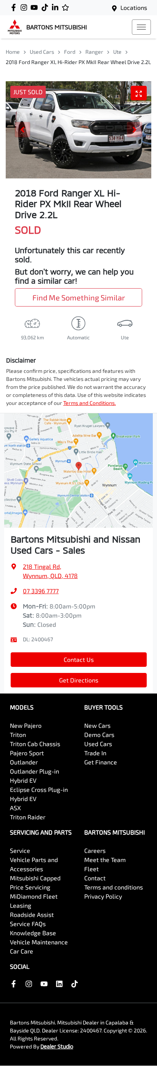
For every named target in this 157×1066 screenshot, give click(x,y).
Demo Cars (99, 734)
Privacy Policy (103, 896)
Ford (69, 51)
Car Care (21, 951)
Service (20, 850)
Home (13, 51)
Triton (18, 734)
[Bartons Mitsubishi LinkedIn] (56, 7)
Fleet (91, 868)
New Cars (97, 725)
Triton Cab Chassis (35, 743)
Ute (117, 51)
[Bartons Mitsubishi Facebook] (15, 7)
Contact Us (79, 659)
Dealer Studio (56, 1046)
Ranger (94, 51)
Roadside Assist (32, 914)
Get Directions (78, 680)
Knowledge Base (33, 932)
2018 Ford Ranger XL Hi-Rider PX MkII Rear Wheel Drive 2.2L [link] (78, 62)
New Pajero (26, 725)
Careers (95, 850)
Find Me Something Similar (78, 297)
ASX (15, 807)
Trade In (95, 752)
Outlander (24, 762)
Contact (95, 877)
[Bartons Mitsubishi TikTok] (76, 983)
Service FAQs (28, 923)
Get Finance (100, 762)
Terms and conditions (113, 887)
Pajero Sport (27, 752)
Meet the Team (105, 859)
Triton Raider (27, 816)
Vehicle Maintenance (39, 942)
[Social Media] (46, 7)
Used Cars (42, 51)
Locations (133, 7)
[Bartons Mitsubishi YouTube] (35, 7)
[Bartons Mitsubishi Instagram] (25, 7)
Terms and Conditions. (89, 403)
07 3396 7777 (41, 590)
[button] (141, 27)
